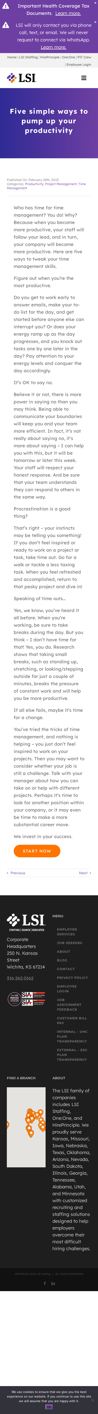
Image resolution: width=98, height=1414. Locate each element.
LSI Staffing (28, 57)
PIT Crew (84, 57)
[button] (28, 1121)
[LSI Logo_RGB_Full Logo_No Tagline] (21, 75)
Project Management (61, 184)
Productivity (34, 184)
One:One (68, 57)
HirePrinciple (49, 57)
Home (12, 57)
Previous (17, 873)
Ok (49, 1407)
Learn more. (68, 13)
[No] (92, 1400)
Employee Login (79, 64)
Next (83, 873)
